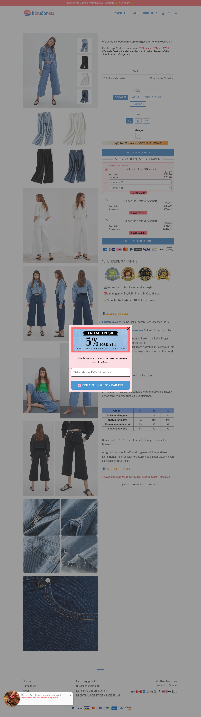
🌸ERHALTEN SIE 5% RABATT (100, 385)
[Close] (128, 328)
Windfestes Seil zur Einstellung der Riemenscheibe (41, 697)
